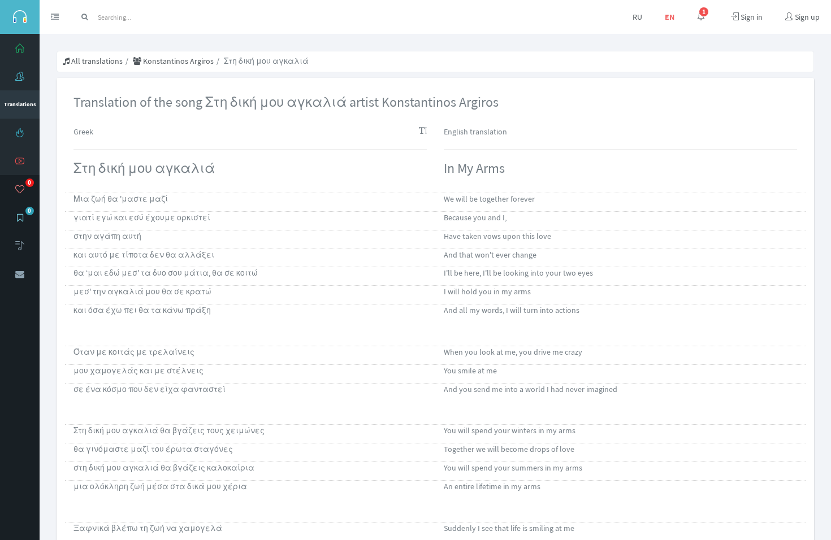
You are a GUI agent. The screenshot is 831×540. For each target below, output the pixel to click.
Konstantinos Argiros (177, 61)
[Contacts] (20, 274)
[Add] (20, 246)
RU (637, 17)
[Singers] (20, 76)
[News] (20, 133)
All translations (96, 61)
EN (669, 17)
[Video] (20, 161)
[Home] (20, 48)
